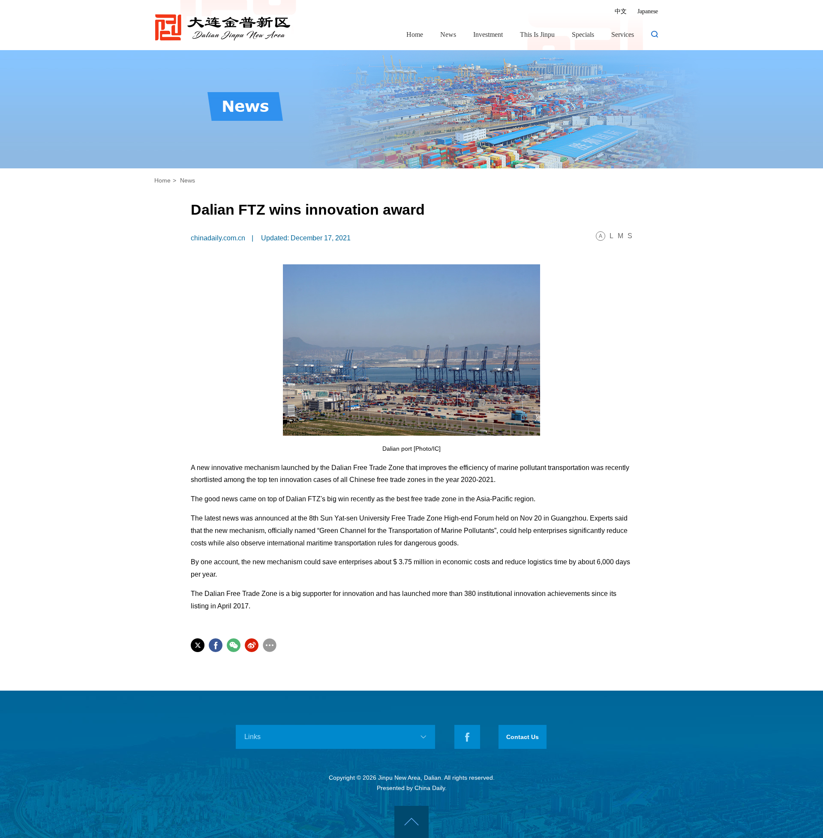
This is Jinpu (537, 34)
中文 (621, 11)
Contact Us (522, 736)
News (448, 34)
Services (622, 34)
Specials (583, 34)
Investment (488, 34)
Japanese (647, 11)
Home (414, 34)
